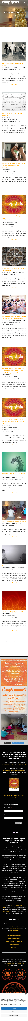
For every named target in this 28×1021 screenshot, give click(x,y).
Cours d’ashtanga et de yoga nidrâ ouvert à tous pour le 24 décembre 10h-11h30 (14, 421)
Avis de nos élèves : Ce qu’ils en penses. (14, 522)
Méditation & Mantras (14, 954)
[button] (26, 994)
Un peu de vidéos (7, 566)
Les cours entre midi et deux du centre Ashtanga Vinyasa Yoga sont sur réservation (13, 166)
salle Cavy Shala (6, 911)
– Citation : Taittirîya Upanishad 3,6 (12, 612)
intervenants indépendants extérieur (13, 770)
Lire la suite (14, 84)
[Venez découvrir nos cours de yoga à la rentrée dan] (14, 672)
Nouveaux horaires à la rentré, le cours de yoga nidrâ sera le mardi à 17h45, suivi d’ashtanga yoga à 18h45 (13, 371)
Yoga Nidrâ (14, 947)
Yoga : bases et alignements (14, 941)
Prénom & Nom (8, 807)
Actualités (11, 69)
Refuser (14, 1012)
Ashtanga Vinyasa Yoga (14, 935)
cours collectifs (14, 930)
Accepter (14, 1008)
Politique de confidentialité (18, 1018)
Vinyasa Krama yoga (14, 938)
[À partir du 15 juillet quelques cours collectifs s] (14, 727)
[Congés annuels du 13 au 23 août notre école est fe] (14, 699)
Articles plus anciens (9, 641)
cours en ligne (10, 963)
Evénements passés (13, 379)
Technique (17, 69)
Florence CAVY (8, 67)
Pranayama (14, 951)
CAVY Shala (7, 117)
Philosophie (11, 274)
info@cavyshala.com (7, 764)
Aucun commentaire (7, 226)
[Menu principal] (24, 3)
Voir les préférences (14, 1015)
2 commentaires (19, 174)
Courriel (6, 814)
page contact (22, 764)
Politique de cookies (8, 1018)
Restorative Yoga (14, 944)
